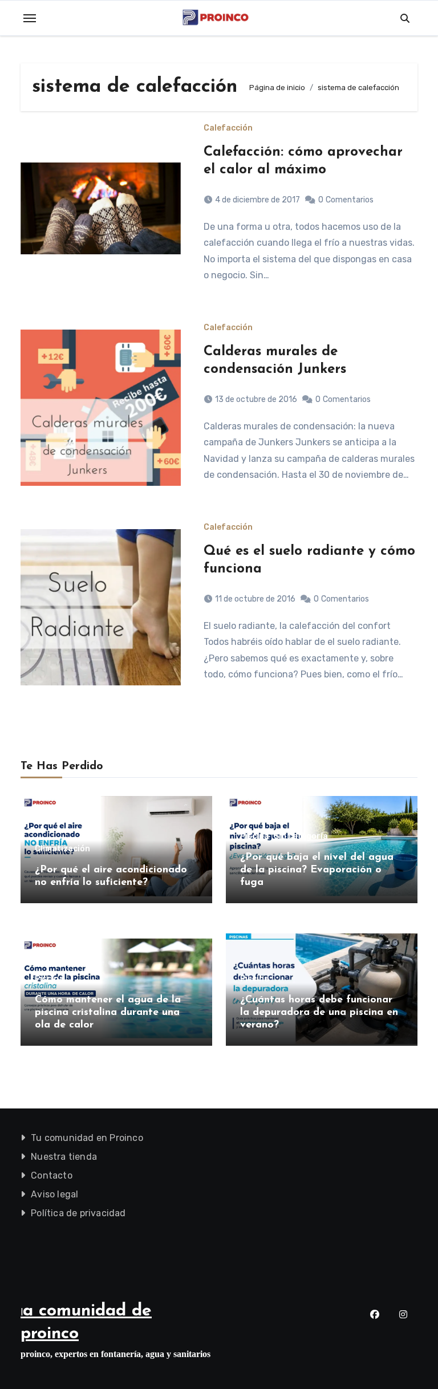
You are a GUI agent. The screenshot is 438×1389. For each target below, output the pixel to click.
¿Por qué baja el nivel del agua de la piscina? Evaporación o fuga (317, 869)
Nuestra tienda (64, 1156)
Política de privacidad (78, 1213)
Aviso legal (54, 1194)
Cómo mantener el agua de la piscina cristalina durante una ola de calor (108, 1012)
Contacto (51, 1175)
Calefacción (228, 128)
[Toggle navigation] (30, 18)
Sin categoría (301, 836)
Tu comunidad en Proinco (87, 1137)
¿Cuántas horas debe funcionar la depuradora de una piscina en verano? (319, 1012)
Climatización (62, 849)
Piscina (254, 836)
